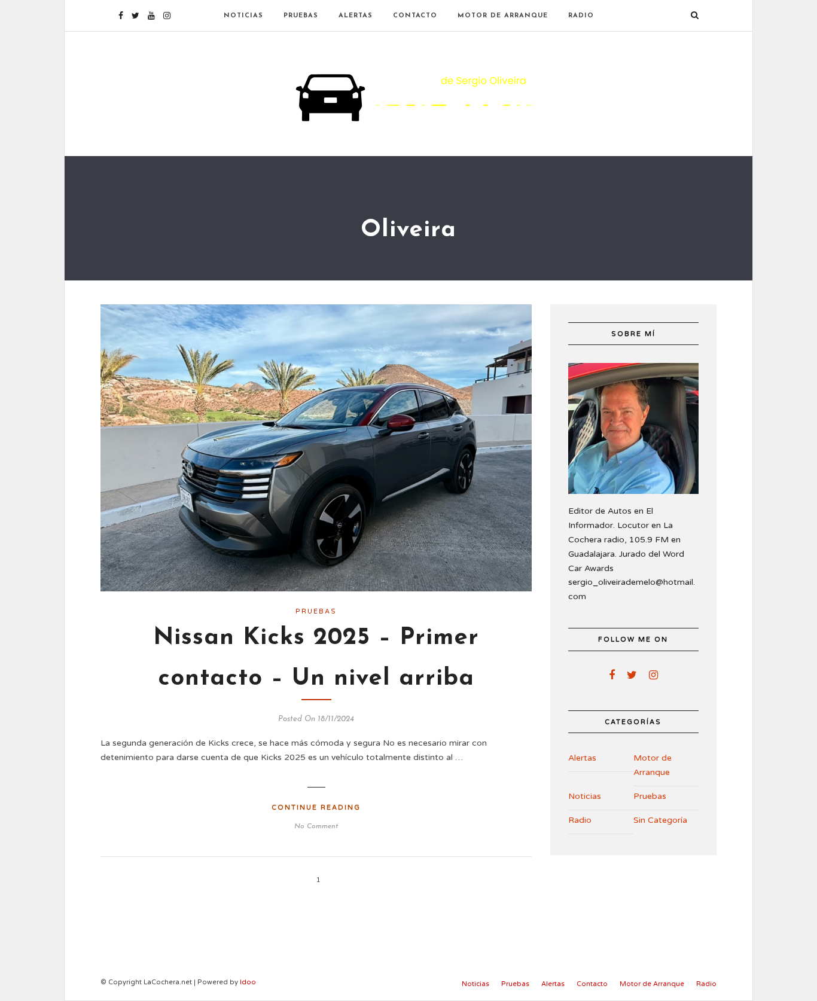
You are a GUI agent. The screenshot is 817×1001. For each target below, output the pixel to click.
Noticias (243, 16)
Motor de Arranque (503, 16)
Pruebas (300, 16)
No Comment (316, 826)
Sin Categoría (660, 820)
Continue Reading (316, 807)
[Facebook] (612, 675)
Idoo (248, 982)
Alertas (356, 16)
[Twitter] (632, 675)
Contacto (415, 16)
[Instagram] (166, 15)
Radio (581, 16)
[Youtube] (151, 15)
